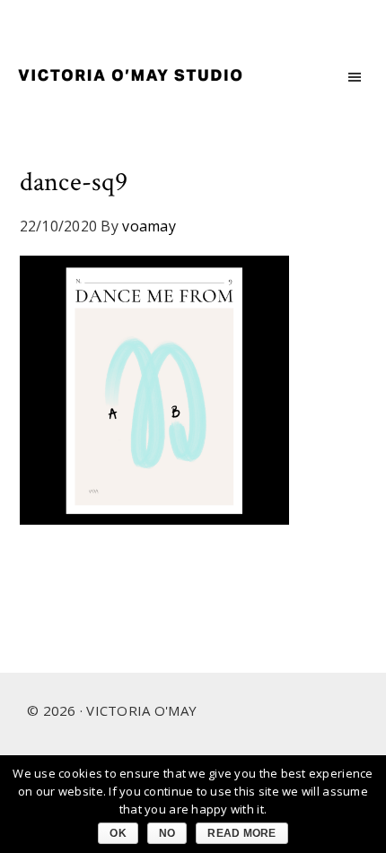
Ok (118, 833)
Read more (241, 833)
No (167, 833)
